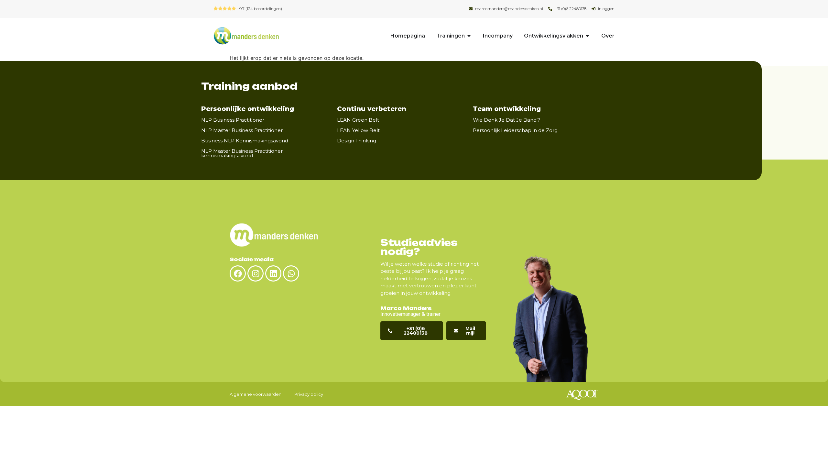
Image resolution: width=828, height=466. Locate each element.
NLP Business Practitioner (232, 120)
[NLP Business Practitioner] (269, 119)
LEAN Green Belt (358, 120)
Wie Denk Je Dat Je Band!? (506, 120)
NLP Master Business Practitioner (242, 130)
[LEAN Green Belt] (384, 119)
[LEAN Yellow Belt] (385, 130)
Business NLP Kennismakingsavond (244, 141)
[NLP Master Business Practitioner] (288, 130)
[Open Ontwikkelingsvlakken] (587, 36)
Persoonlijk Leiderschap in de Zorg (515, 130)
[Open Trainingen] (469, 36)
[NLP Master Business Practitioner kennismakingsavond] (328, 153)
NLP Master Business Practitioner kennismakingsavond (242, 153)
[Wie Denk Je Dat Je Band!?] (545, 119)
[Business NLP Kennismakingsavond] (293, 140)
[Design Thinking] (381, 140)
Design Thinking (356, 141)
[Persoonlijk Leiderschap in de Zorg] (563, 130)
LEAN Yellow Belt (358, 130)
